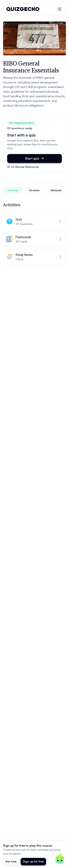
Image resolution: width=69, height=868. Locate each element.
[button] (34, 221)
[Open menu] (59, 9)
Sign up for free (33, 861)
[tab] (12, 190)
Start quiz (32, 158)
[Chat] (60, 859)
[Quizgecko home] (22, 9)
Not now (11, 861)
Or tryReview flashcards (23, 166)
